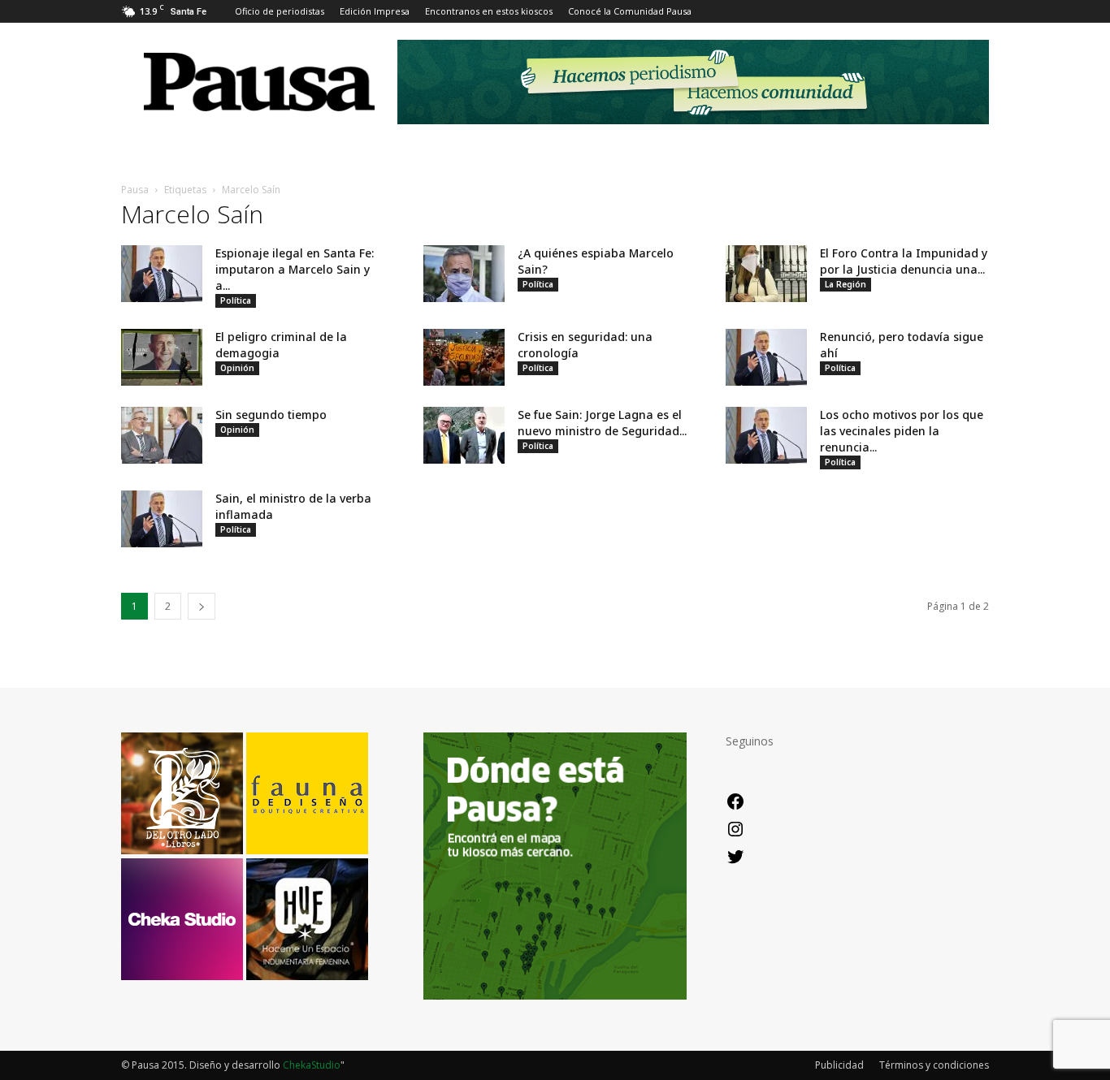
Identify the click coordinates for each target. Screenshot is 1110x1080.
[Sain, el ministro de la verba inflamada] (161, 518)
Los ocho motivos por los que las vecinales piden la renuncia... (901, 431)
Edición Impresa (375, 11)
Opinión (237, 368)
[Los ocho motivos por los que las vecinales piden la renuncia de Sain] (766, 435)
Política (235, 300)
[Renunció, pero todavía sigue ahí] (766, 357)
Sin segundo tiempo (271, 414)
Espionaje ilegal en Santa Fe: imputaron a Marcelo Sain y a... (294, 269)
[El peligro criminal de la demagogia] (161, 357)
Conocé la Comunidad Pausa (630, 11)
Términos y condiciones (934, 1065)
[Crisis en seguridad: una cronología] (464, 357)
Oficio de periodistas (279, 11)
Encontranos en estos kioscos (489, 11)
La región (845, 284)
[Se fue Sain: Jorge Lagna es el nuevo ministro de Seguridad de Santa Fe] (464, 435)
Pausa (135, 190)
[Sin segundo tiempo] (161, 435)
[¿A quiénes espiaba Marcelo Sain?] (464, 273)
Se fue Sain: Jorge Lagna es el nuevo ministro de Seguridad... (602, 422)
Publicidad (839, 1065)
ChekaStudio (311, 1065)
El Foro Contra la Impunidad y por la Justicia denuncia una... (903, 261)
